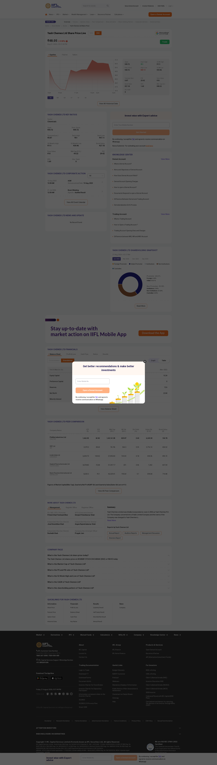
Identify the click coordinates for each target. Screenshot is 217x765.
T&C (96, 397)
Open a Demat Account (92, 390)
